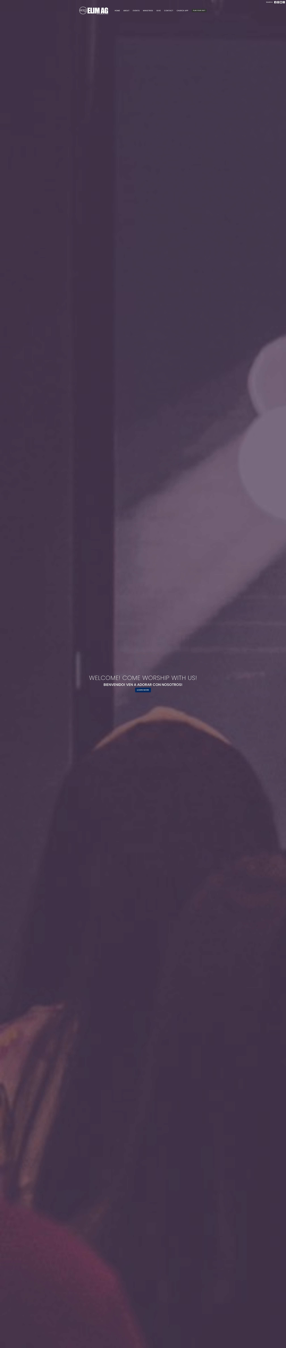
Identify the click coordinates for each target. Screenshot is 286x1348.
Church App (182, 10)
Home (117, 10)
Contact (168, 10)
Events (136, 10)
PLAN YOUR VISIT (199, 10)
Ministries (148, 10)
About (126, 10)
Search (269, 2)
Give (158, 10)
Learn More (143, 690)
